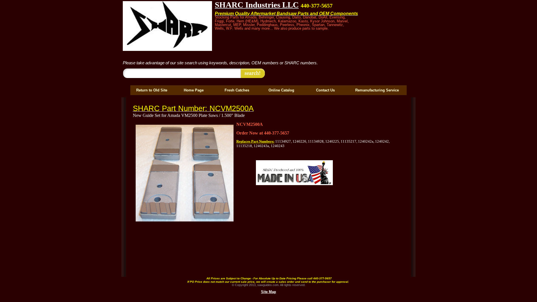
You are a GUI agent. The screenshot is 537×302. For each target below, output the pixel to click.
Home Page (194, 90)
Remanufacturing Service (377, 90)
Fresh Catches (237, 90)
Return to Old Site (151, 90)
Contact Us (325, 90)
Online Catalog (281, 90)
